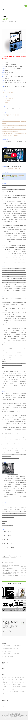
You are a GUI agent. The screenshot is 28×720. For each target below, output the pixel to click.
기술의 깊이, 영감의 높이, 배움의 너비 (10, 623)
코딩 (3, 691)
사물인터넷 (4, 682)
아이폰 (16, 691)
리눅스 (3, 693)
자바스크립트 (19, 679)
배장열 (3, 679)
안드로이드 (22, 691)
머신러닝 (10, 693)
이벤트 (3, 684)
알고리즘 (4, 677)
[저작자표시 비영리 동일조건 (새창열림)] (19, 556)
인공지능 (4, 686)
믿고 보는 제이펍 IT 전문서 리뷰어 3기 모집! (11, 645)
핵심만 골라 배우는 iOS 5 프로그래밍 (9, 570)
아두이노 (24, 686)
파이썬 (20, 689)
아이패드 (12, 682)
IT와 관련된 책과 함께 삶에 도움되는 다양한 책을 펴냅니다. (10, 626)
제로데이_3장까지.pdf (15, 168)
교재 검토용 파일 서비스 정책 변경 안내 (10, 648)
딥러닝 (22, 677)
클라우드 (9, 689)
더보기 (3, 696)
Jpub (17, 677)
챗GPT (24, 682)
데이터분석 (11, 677)
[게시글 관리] (8, 556)
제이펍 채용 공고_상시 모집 (8, 656)
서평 (3, 689)
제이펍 (19, 684)
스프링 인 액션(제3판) (6, 568)
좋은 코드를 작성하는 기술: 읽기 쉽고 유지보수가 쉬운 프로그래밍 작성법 (10, 572)
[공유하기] (6, 556)
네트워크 (15, 689)
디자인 (10, 686)
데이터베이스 (10, 691)
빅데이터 (10, 684)
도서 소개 (4, 562)
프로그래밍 (18, 682)
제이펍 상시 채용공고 (6, 651)
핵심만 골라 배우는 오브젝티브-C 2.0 (9, 575)
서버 (15, 684)
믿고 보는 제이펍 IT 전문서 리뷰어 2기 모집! (11, 653)
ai (13, 679)
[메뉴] (26, 6)
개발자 (9, 679)
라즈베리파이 (17, 686)
